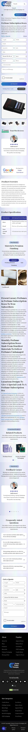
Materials (4, 649)
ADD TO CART (21, 88)
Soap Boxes (5, 710)
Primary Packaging (7, 652)
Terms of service (23, 728)
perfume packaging (6, 334)
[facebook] (3, 681)
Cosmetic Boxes (19, 713)
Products (4, 646)
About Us (4, 641)
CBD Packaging (20, 649)
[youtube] (24, 681)
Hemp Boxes (18, 710)
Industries (8, 18)
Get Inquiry (14, 626)
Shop (3, 644)
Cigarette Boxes (20, 655)
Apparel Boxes (19, 641)
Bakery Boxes (19, 644)
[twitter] (11, 681)
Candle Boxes (19, 652)
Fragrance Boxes (16, 18)
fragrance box (20, 377)
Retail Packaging (6, 713)
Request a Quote (20, 14)
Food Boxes (19, 646)
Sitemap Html (5, 655)
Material (14, 260)
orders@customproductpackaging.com (14, 9)
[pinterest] (16, 681)
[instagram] (7, 681)
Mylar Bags (5, 708)
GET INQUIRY (14, 84)
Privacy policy (13, 728)
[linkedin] (20, 681)
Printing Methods (10, 263)
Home (2, 18)
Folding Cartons (6, 705)
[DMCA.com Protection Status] (14, 689)
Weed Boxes (18, 716)
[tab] (13, 460)
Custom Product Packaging (10, 393)
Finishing (14, 265)
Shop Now (7, 451)
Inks (22, 263)
